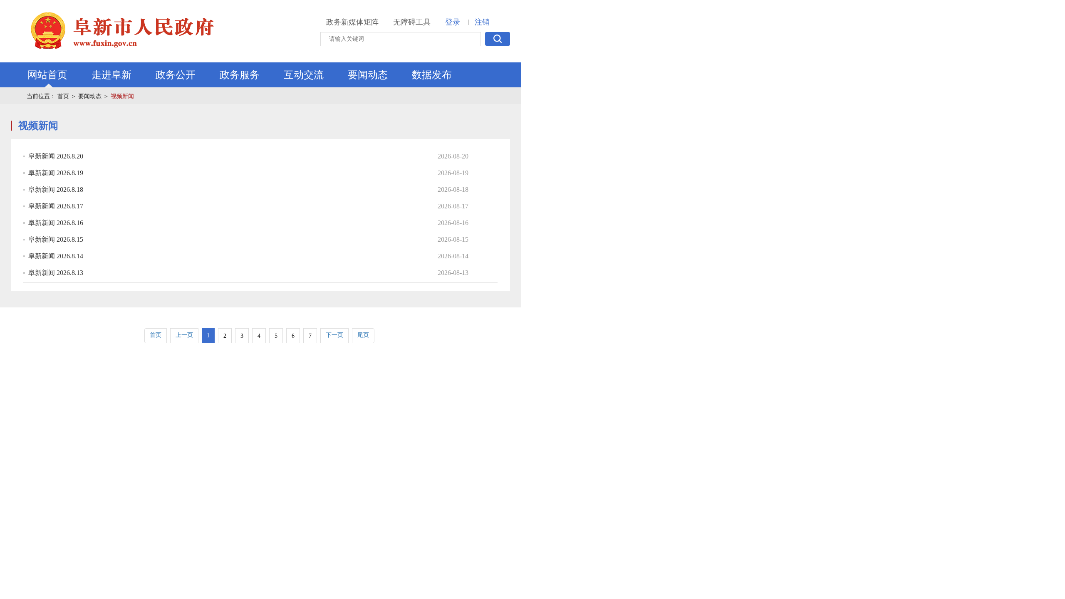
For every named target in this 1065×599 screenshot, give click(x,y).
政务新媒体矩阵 (352, 22)
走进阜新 (111, 74)
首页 (63, 96)
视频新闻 (122, 96)
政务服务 (240, 74)
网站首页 (47, 74)
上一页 (184, 335)
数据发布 (432, 74)
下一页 (334, 335)
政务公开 (176, 74)
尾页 (363, 335)
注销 (482, 22)
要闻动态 (368, 74)
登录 (452, 22)
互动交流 (304, 74)
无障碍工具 (412, 22)
